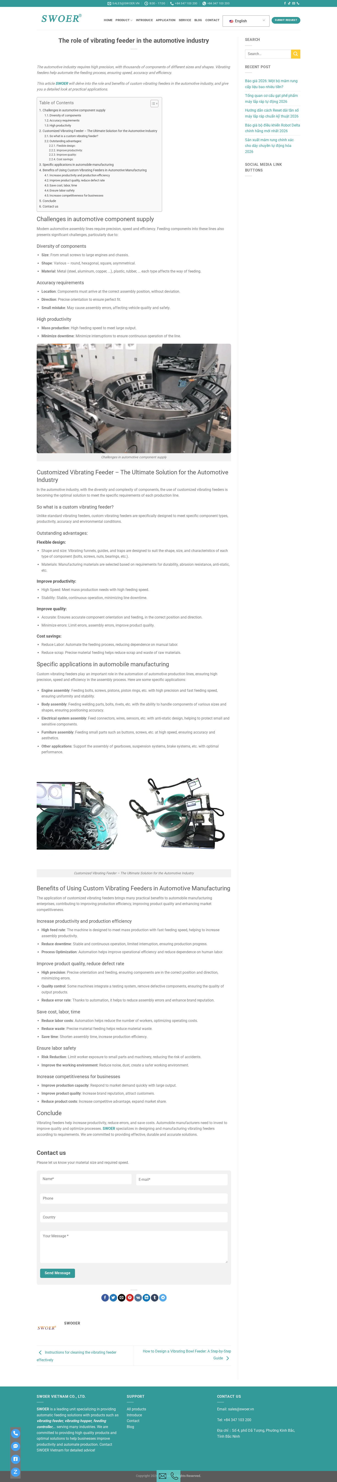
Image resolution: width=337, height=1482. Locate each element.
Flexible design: (66, 145)
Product (123, 20)
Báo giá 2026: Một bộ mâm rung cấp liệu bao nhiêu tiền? (271, 84)
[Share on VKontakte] (138, 1298)
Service (185, 20)
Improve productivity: (70, 150)
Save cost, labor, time (63, 185)
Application (166, 20)
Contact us (50, 206)
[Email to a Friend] (121, 1298)
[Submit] (295, 54)
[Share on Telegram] (163, 1298)
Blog (130, 1427)
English (240, 21)
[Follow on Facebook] (285, 3)
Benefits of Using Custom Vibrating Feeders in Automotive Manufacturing (95, 170)
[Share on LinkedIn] (146, 1298)
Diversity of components (65, 115)
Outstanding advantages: (66, 141)
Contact (212, 20)
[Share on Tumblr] (154, 1298)
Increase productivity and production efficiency (80, 175)
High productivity (60, 125)
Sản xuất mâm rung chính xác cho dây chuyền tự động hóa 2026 (269, 146)
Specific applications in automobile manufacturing (78, 165)
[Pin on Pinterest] (130, 1298)
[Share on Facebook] (105, 1298)
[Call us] (298, 3)
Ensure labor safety (62, 190)
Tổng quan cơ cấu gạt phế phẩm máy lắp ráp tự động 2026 (271, 98)
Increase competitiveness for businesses (76, 195)
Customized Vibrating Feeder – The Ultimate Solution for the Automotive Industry (100, 131)
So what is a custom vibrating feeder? (74, 136)
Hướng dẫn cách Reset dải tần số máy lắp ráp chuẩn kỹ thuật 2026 (272, 113)
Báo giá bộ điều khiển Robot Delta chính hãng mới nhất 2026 (272, 128)
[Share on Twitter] (113, 1298)
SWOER (61, 83)
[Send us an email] (293, 3)
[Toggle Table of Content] (152, 103)
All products (136, 1409)
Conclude (49, 201)
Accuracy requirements (65, 120)
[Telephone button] (174, 1476)
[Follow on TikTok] (289, 3)
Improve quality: (66, 154)
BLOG (198, 20)
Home (108, 20)
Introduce (144, 20)
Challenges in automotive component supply (74, 110)
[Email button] (162, 1476)
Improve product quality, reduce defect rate (77, 180)
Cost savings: (65, 159)
